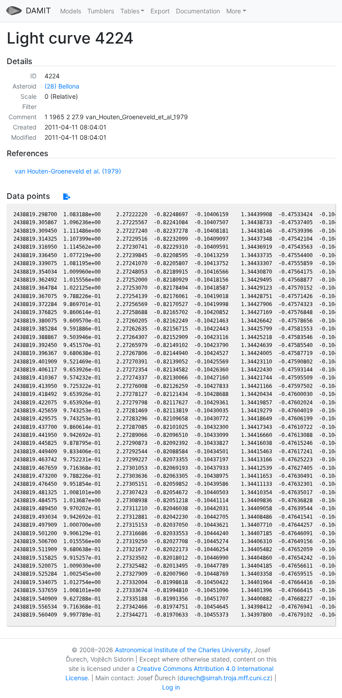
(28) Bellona (62, 86)
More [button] (233, 11)
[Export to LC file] (66, 196)
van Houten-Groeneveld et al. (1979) (68, 171)
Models (70, 11)
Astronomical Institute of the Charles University (183, 650)
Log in (171, 687)
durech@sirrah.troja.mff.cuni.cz (224, 678)
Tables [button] (129, 11)
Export (160, 11)
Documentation (198, 11)
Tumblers (100, 11)
